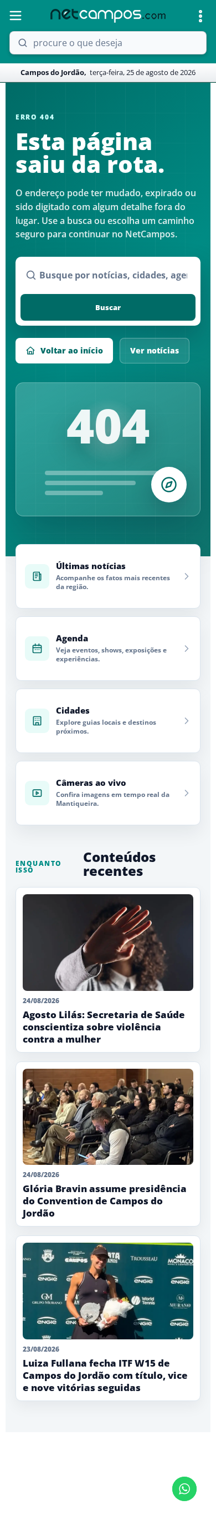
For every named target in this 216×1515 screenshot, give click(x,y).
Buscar (108, 307)
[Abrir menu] (15, 15)
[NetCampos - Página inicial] (108, 16)
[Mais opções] (200, 16)
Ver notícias (154, 350)
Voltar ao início (71, 350)
